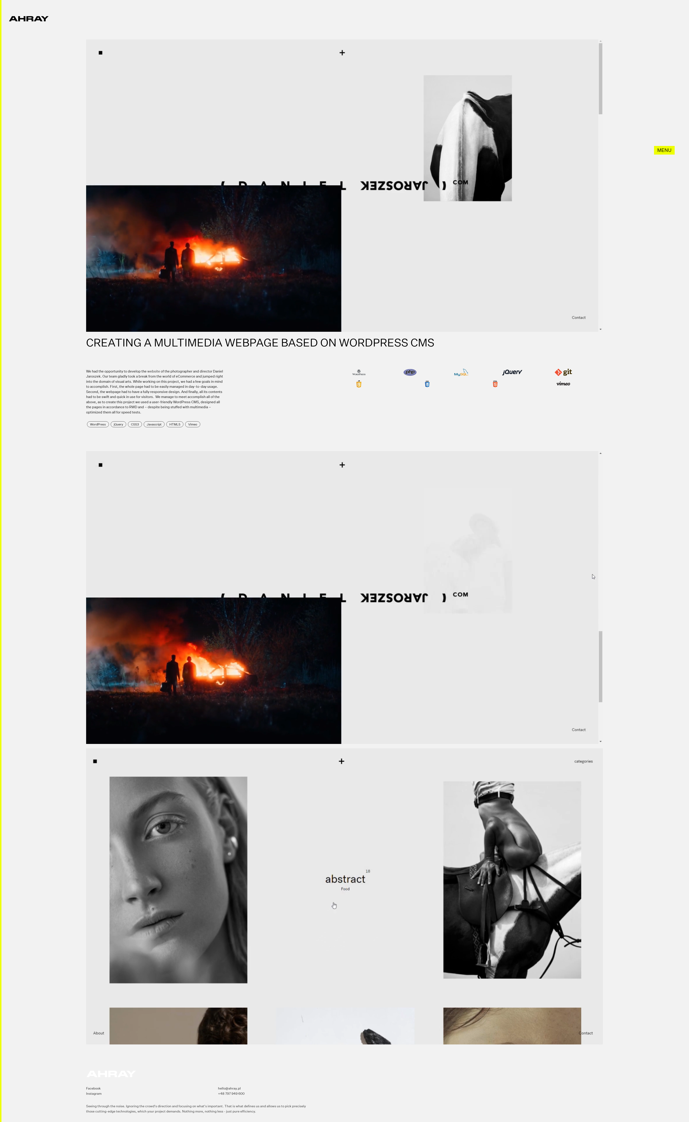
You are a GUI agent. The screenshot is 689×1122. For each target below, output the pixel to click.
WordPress (98, 424)
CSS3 (135, 424)
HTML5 (174, 424)
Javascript (154, 424)
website (153, 371)
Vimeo (192, 424)
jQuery (118, 424)
